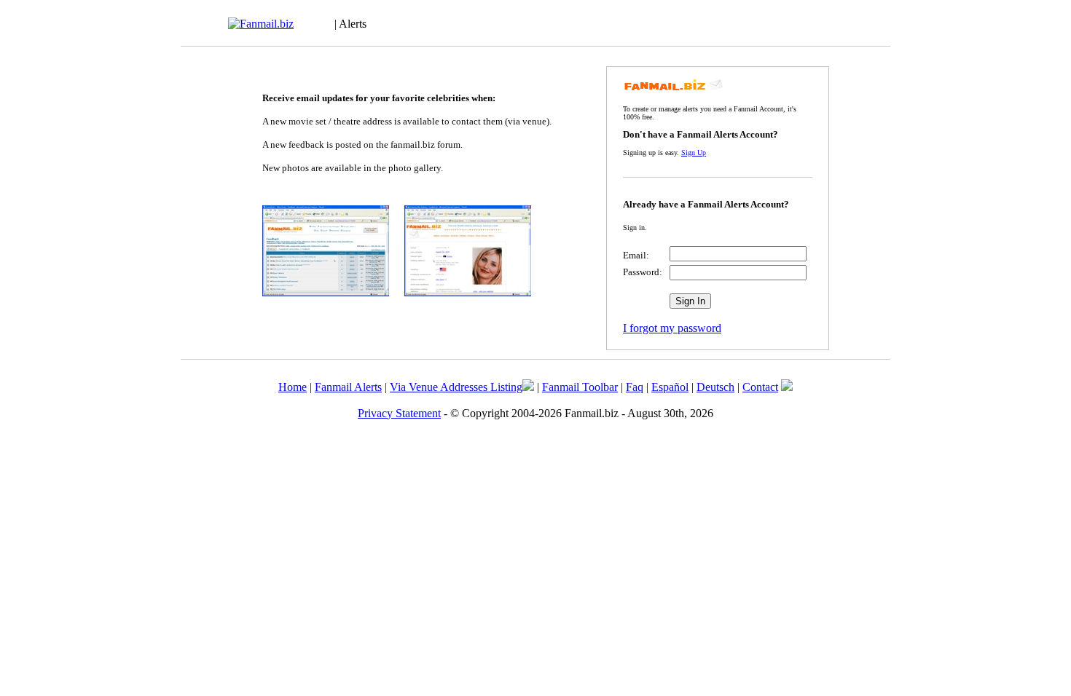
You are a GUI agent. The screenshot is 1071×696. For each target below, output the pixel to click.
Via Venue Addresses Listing (456, 387)
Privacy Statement (399, 413)
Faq (634, 387)
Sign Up (693, 153)
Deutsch (715, 387)
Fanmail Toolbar (580, 387)
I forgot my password (672, 328)
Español (669, 387)
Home (292, 387)
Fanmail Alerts (348, 387)
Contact (760, 387)
